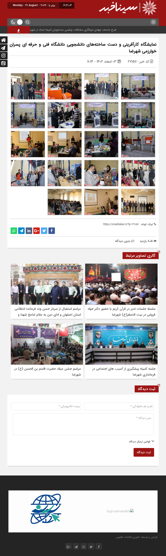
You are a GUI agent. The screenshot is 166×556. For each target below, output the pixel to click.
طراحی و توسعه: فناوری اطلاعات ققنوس (137, 537)
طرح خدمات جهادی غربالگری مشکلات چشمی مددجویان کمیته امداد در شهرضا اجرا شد (78, 29)
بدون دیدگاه (122, 241)
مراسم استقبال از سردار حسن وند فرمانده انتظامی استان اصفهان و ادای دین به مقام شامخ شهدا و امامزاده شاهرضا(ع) (47, 314)
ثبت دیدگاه (144, 452)
